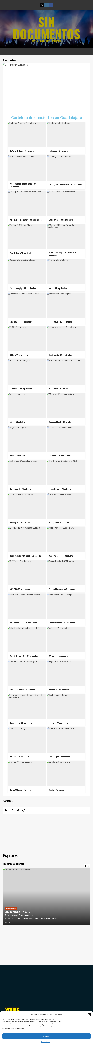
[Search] (88, 52)
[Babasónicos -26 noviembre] (27, 706)
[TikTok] (23, 811)
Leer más (7, 922)
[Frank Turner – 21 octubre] (66, 472)
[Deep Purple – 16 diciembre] (66, 740)
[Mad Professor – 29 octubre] (66, 539)
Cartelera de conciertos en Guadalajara (46, 117)
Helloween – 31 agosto (15, 911)
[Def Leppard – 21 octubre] (27, 472)
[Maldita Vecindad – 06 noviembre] (27, 606)
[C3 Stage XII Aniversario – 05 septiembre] (66, 168)
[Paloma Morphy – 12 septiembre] (27, 271)
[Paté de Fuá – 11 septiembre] (27, 236)
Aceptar (46, 1036)
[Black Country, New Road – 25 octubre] (27, 539)
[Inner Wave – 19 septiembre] (66, 305)
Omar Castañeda (12, 915)
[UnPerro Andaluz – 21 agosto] (27, 134)
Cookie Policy (45, 1042)
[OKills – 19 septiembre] (27, 338)
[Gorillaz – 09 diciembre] (27, 740)
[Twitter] (42, 5)
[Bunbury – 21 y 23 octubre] (27, 506)
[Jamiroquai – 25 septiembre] (66, 338)
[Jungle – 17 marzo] (66, 773)
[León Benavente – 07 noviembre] (66, 606)
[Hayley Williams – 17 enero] (27, 773)
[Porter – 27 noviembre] (66, 706)
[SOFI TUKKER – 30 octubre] (27, 572)
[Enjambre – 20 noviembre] (66, 673)
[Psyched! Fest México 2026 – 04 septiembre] (27, 168)
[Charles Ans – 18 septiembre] (27, 305)
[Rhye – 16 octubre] (27, 439)
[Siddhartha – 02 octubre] (66, 372)
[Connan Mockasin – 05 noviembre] (66, 572)
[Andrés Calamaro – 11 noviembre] (27, 673)
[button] (89, 1014)
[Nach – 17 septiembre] (66, 271)
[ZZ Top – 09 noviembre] (66, 639)
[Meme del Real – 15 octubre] (66, 405)
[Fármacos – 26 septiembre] (27, 372)
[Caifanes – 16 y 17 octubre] (66, 439)
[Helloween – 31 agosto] (66, 134)
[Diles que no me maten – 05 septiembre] (27, 203)
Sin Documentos (46, 28)
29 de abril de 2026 (27, 915)
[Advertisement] (46, 89)
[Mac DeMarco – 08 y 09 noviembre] (27, 639)
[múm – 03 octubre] (27, 405)
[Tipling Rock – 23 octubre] (66, 506)
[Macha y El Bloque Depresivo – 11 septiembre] (66, 236)
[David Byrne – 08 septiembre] (66, 203)
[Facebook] (51, 5)
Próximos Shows (11, 909)
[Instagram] (46, 5)
